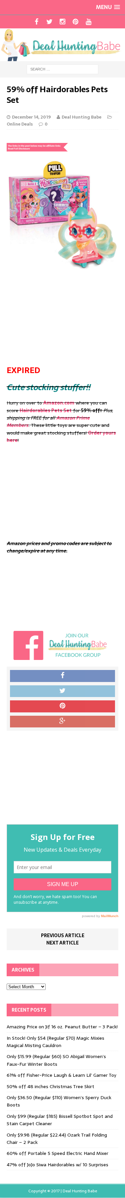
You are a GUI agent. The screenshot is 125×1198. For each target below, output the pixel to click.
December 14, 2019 (31, 117)
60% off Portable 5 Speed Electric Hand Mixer (57, 1153)
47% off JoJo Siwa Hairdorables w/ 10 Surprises (57, 1164)
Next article (62, 943)
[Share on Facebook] (62, 676)
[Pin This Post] (62, 706)
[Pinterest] (75, 21)
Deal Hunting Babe (81, 117)
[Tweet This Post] (62, 691)
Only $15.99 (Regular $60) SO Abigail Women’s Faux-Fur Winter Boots (56, 1060)
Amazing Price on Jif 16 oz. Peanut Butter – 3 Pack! (62, 1026)
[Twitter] (49, 21)
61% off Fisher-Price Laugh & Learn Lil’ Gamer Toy (61, 1075)
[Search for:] (62, 69)
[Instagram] (62, 21)
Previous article (62, 935)
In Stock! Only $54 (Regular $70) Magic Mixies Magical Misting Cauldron (55, 1041)
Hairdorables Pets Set (46, 410)
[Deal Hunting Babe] (62, 44)
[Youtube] (88, 21)
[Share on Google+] (62, 722)
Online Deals (20, 124)
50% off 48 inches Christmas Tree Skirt (50, 1086)
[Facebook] (36, 21)
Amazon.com (58, 402)
